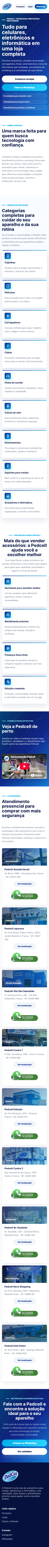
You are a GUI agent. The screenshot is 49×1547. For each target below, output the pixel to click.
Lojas (30, 7)
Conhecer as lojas (24, 79)
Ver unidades (24, 1451)
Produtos (6, 1513)
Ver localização (25, 884)
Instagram (20, 7)
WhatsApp (41, 7)
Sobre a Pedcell (10, 1521)
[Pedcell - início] (7, 6)
